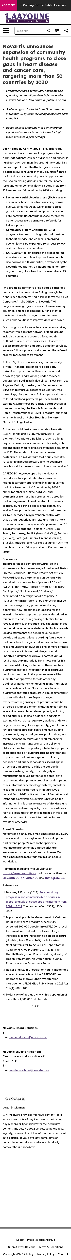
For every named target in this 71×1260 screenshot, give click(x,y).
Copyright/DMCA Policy (18, 1254)
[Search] (49, 30)
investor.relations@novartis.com (29, 1070)
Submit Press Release (22, 1247)
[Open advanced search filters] (57, 30)
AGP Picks (8, 5)
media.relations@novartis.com (28, 1037)
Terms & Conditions (51, 1247)
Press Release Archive (41, 1239)
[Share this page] (66, 30)
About (20, 1239)
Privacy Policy (45, 1254)
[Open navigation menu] (6, 30)
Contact (63, 1254)
